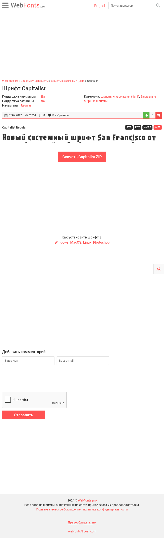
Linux (87, 242)
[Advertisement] (82, 45)
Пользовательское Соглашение (58, 509)
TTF (129, 127)
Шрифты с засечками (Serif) (120, 96)
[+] (146, 115)
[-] (158, 115)
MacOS (75, 242)
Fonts (28, 5)
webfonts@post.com (82, 531)
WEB (157, 127)
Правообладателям (82, 522)
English (100, 5)
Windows (62, 242)
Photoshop (101, 242)
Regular (26, 105)
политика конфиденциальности (105, 509)
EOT (137, 127)
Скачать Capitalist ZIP (82, 157)
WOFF (147, 127)
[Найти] (158, 5)
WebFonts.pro (87, 500)
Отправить (23, 415)
